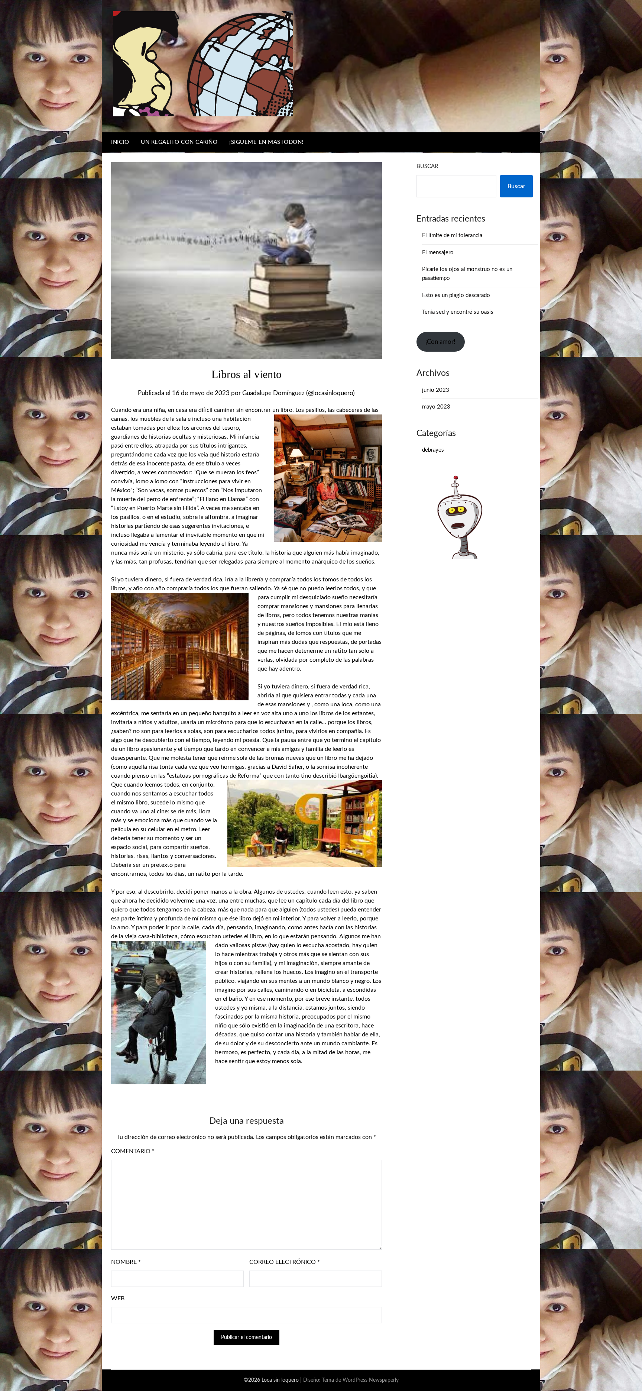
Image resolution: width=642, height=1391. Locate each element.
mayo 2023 (436, 407)
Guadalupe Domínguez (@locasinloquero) (298, 393)
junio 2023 (435, 390)
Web (117, 1298)
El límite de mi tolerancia (452, 235)
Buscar (427, 166)
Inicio (120, 142)
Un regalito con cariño (179, 142)
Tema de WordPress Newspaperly (360, 1380)
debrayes (433, 450)
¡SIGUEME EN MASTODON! (266, 142)
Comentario (133, 1151)
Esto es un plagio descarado (456, 295)
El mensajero (438, 252)
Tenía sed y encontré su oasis (457, 312)
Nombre (126, 1262)
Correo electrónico (284, 1262)
